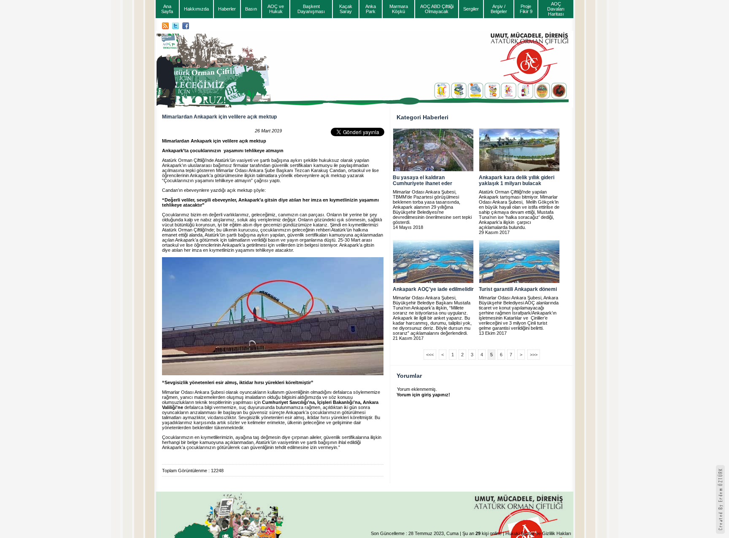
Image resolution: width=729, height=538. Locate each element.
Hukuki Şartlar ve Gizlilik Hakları (538, 533)
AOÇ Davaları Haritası (555, 8)
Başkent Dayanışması (311, 9)
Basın (251, 8)
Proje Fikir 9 (526, 9)
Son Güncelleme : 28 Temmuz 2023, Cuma (415, 533)
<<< (430, 354)
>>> (533, 354)
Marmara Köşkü (398, 9)
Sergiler (471, 8)
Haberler (227, 8)
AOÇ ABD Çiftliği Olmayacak (437, 9)
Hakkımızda (196, 8)
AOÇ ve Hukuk (275, 9)
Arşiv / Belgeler (499, 9)
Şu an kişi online (482, 533)
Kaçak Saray (345, 9)
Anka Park (370, 9)
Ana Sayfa (167, 9)
